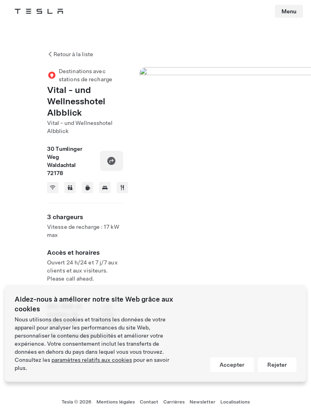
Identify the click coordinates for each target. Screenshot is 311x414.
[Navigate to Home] (39, 11)
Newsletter (202, 402)
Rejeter (277, 364)
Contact (149, 402)
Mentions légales (115, 402)
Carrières (174, 402)
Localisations (235, 402)
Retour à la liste (73, 54)
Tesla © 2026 (77, 402)
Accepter (232, 364)
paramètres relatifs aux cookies (91, 360)
